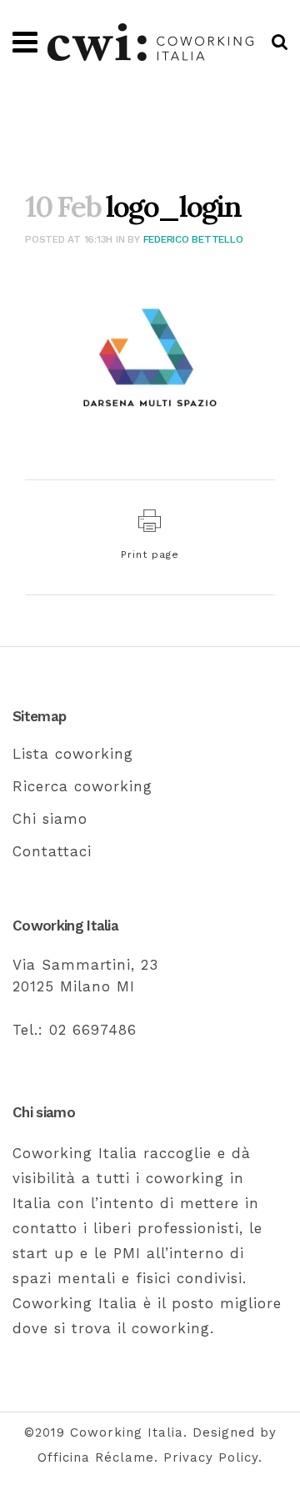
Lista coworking (72, 753)
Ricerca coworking (82, 786)
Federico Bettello (193, 239)
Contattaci (52, 851)
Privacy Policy (210, 1457)
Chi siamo (50, 818)
